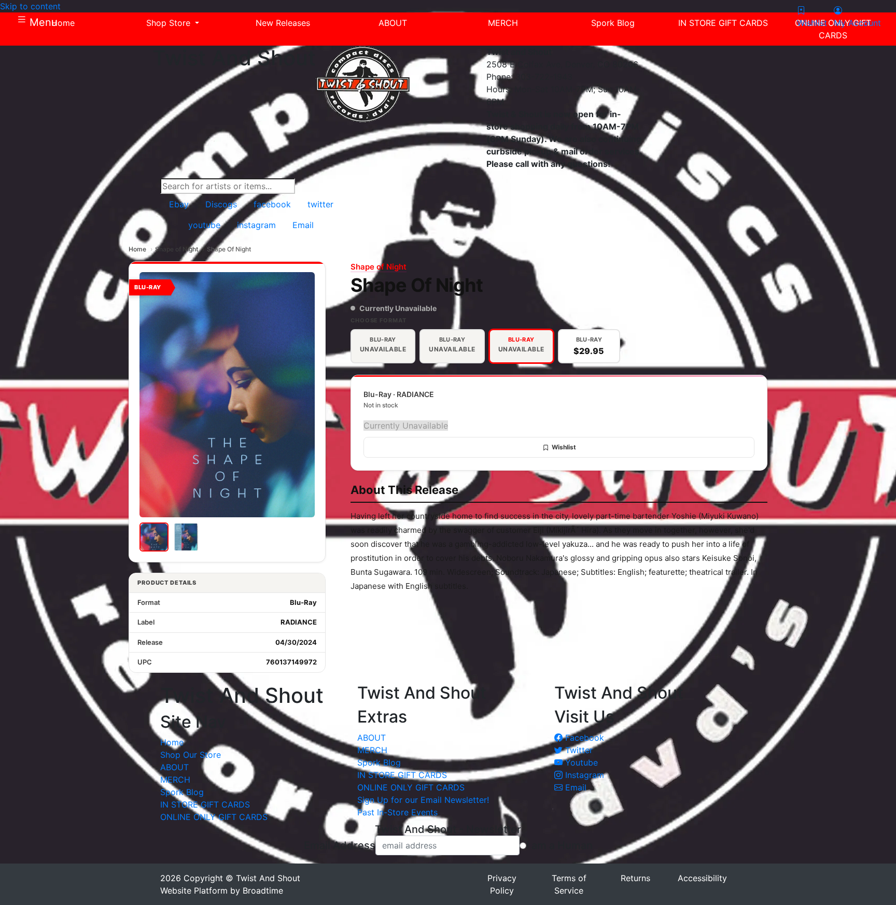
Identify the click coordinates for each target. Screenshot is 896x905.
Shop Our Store (190, 755)
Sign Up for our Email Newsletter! (423, 800)
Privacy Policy (501, 884)
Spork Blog (182, 792)
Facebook (583, 737)
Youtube (580, 762)
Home (137, 249)
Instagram (583, 775)
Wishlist (564, 447)
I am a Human (559, 845)
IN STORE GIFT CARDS (205, 804)
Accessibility (702, 878)
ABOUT (174, 767)
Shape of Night (176, 249)
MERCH (175, 779)
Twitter (578, 750)
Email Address (339, 845)
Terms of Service (569, 884)
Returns (635, 878)
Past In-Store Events (397, 812)
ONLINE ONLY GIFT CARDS (214, 817)
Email (574, 787)
